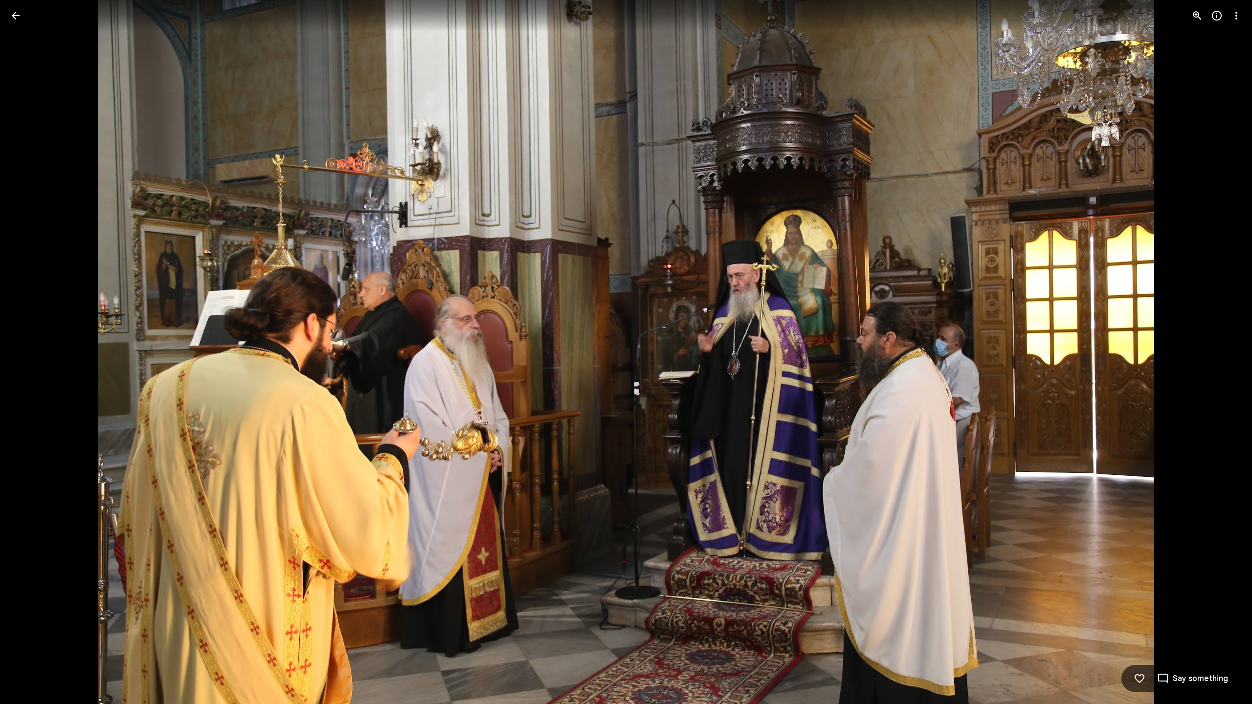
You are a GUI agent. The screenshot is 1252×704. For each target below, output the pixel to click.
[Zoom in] (1197, 15)
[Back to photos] (15, 15)
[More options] (1236, 15)
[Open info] (1217, 15)
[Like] (1139, 678)
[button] (27, 352)
